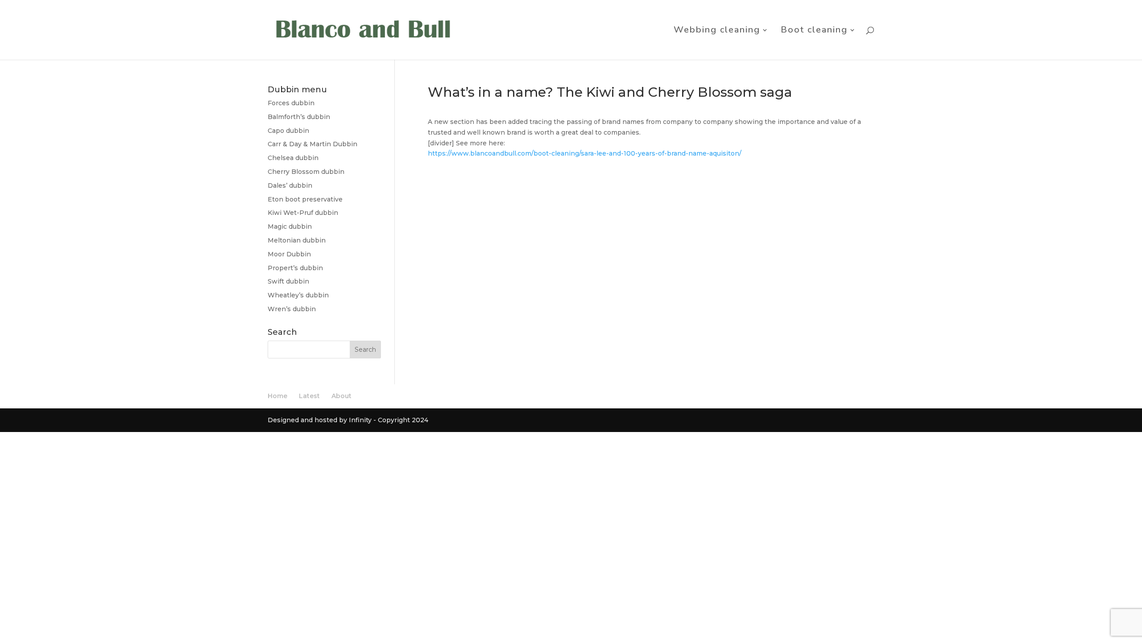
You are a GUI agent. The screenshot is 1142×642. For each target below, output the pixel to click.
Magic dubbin (290, 226)
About (341, 396)
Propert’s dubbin (295, 268)
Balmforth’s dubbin (299, 117)
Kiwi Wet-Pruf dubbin (303, 213)
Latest (309, 396)
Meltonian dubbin (297, 240)
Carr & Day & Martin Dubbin (312, 144)
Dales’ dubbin (290, 185)
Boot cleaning (814, 31)
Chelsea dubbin (293, 158)
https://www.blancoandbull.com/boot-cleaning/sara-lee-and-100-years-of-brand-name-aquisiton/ (584, 153)
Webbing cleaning (717, 31)
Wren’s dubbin (292, 309)
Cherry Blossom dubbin (306, 172)
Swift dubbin (288, 281)
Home (277, 396)
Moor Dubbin (289, 254)
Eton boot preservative (305, 199)
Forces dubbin (291, 103)
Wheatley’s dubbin (298, 295)
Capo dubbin (288, 131)
